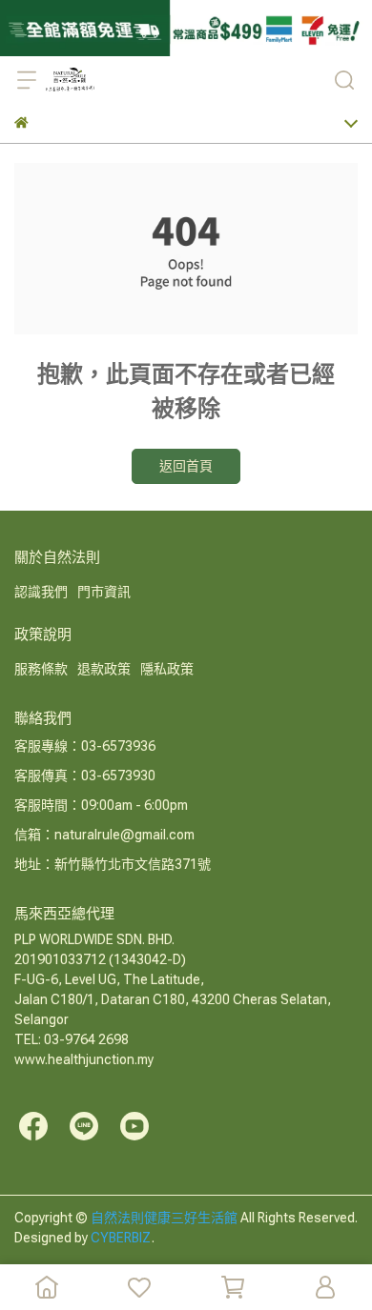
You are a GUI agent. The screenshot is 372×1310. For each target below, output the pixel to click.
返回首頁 (186, 466)
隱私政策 (167, 668)
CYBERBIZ (121, 1237)
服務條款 (41, 668)
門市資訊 (104, 591)
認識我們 (41, 591)
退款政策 (104, 668)
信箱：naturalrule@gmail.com (104, 834)
